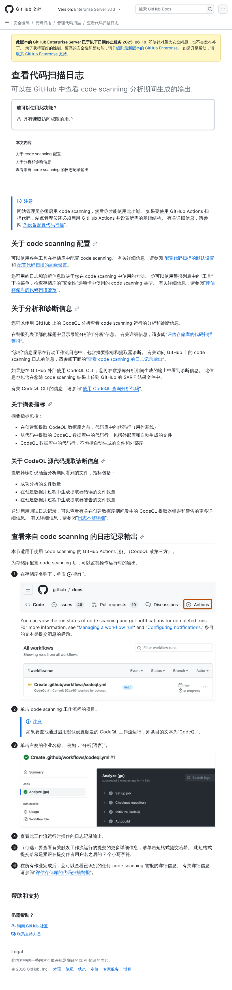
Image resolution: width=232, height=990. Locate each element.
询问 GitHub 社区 (32, 925)
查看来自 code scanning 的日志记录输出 (74, 536)
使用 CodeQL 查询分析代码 (111, 388)
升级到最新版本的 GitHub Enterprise (145, 47)
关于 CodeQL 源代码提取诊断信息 (55, 461)
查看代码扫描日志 (103, 22)
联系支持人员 (29, 934)
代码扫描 (43, 22)
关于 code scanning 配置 (50, 243)
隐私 (70, 969)
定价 (94, 969)
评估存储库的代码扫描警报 (63, 872)
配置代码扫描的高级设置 (42, 265)
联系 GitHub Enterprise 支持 (41, 53)
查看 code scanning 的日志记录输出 (125, 359)
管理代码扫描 (69, 22)
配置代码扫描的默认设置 (189, 258)
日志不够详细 (91, 518)
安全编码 (21, 22)
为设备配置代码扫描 (43, 225)
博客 (127, 969)
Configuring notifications (174, 627)
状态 (82, 969)
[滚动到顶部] (219, 977)
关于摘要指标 (28, 404)
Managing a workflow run (106, 627)
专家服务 (111, 969)
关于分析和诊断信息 (41, 308)
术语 (57, 969)
